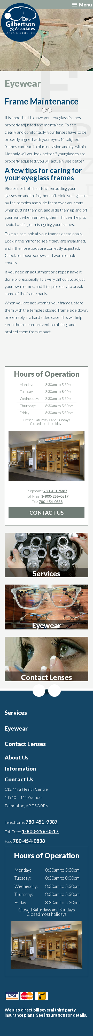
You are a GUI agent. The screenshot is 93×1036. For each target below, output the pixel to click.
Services (16, 712)
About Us (16, 757)
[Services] (46, 554)
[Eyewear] (46, 606)
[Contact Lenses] (46, 658)
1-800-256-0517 (54, 496)
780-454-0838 (51, 501)
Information (20, 768)
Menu (85, 4)
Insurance (54, 1015)
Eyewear (16, 728)
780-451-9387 (55, 491)
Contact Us (46, 512)
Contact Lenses (25, 743)
